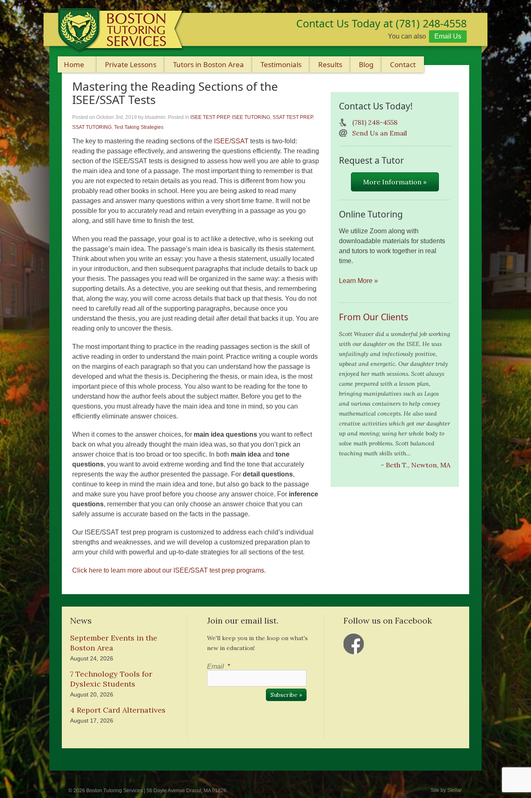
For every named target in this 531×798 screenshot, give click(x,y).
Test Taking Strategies (138, 127)
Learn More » (358, 280)
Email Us (447, 36)
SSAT (239, 141)
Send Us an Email (379, 133)
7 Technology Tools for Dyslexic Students (111, 679)
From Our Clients (373, 317)
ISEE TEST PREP (209, 117)
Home (74, 64)
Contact (403, 64)
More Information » (394, 182)
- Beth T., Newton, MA (416, 465)
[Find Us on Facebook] (353, 644)
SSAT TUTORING (92, 127)
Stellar (454, 790)
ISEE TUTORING (251, 117)
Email (218, 666)
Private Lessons (130, 64)
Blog (366, 64)
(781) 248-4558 (374, 122)
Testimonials (281, 64)
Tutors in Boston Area (208, 64)
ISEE (221, 141)
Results (330, 64)
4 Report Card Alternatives (118, 710)
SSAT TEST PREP (293, 117)
